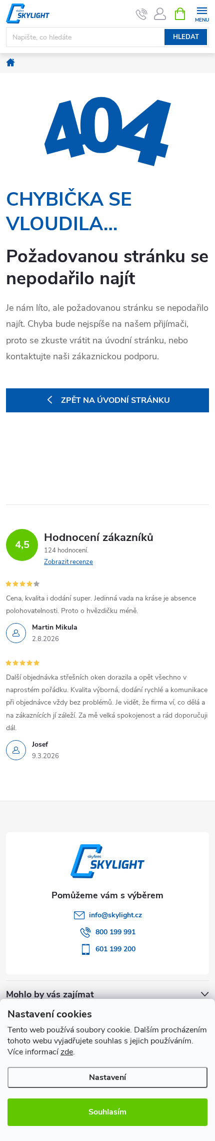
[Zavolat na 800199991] (142, 14)
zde (66, 1051)
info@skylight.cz (115, 915)
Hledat (186, 37)
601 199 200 (116, 949)
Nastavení (107, 1077)
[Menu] (201, 13)
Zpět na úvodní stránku (115, 400)
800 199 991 (116, 932)
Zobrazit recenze (68, 561)
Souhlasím (107, 1111)
